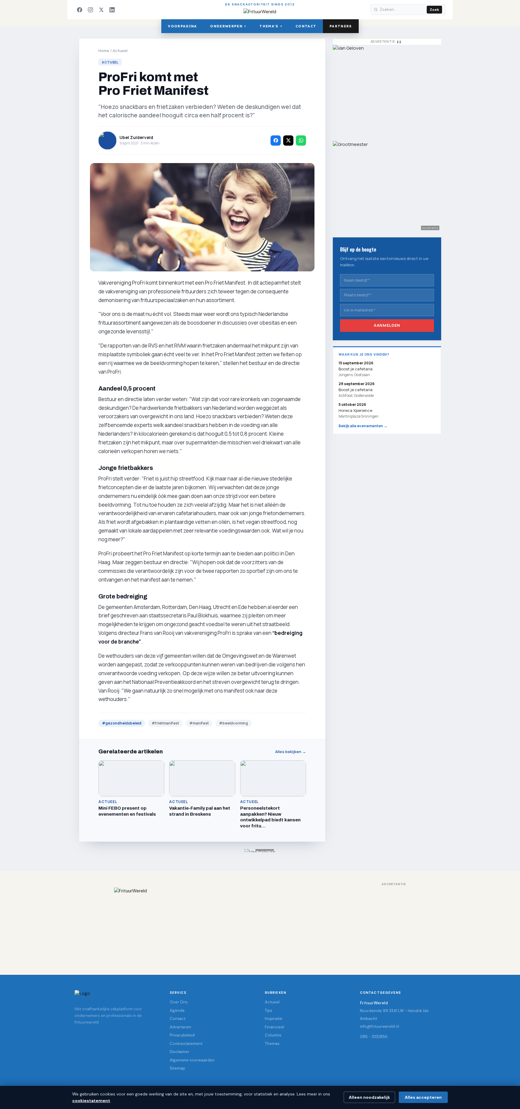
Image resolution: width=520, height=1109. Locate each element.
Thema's (270, 26)
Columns (273, 1035)
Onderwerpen (228, 26)
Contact (306, 26)
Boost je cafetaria (356, 389)
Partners (341, 26)
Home (103, 50)
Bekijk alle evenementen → (363, 425)
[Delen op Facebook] (276, 140)
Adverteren (180, 1027)
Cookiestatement (186, 1043)
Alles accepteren (423, 1097)
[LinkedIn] (112, 9)
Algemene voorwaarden (192, 1060)
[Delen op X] (288, 140)
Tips (268, 1010)
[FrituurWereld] (260, 925)
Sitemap (177, 1068)
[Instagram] (90, 9)
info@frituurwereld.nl (379, 1026)
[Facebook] (79, 9)
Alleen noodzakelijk (369, 1097)
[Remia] (387, 90)
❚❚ (399, 42)
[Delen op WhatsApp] (301, 140)
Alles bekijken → (290, 752)
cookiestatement (91, 1100)
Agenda (177, 1010)
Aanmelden (387, 325)
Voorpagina (182, 26)
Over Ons (179, 1002)
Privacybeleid (182, 1035)
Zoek (434, 9)
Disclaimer (179, 1051)
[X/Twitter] (101, 9)
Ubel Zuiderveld (136, 137)
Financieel (274, 1027)
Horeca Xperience (355, 410)
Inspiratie (273, 1018)
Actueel (120, 50)
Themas (272, 1043)
